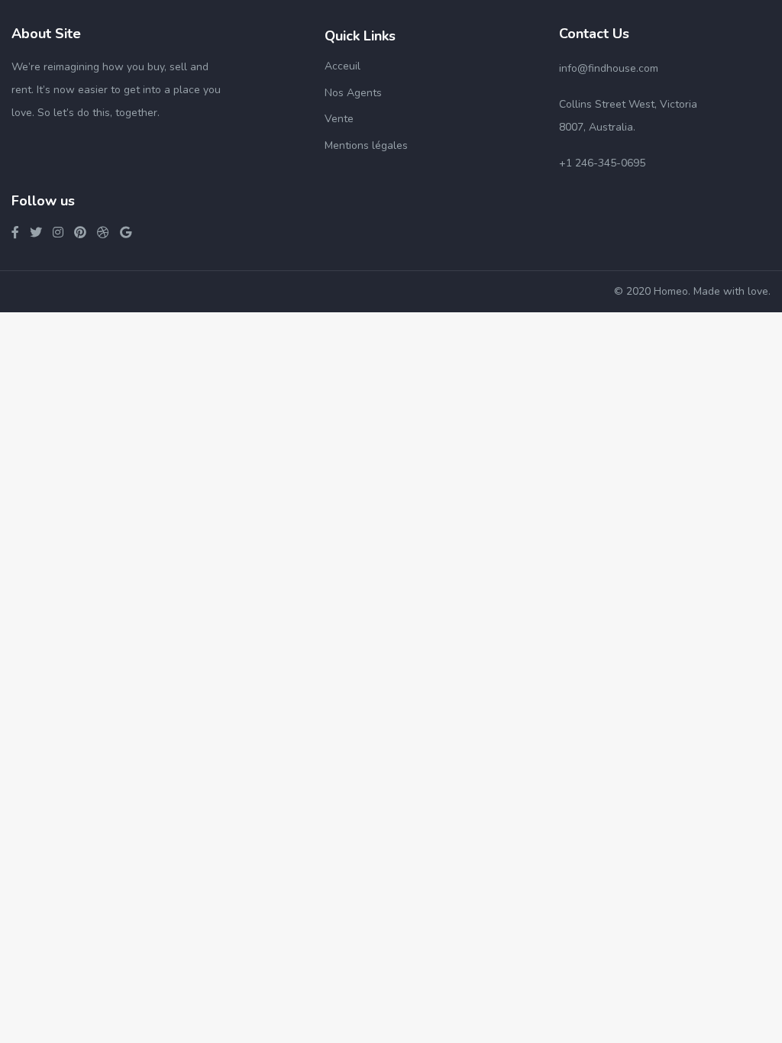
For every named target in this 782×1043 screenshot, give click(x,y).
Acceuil (342, 66)
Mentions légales (366, 145)
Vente (339, 118)
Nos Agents (353, 93)
